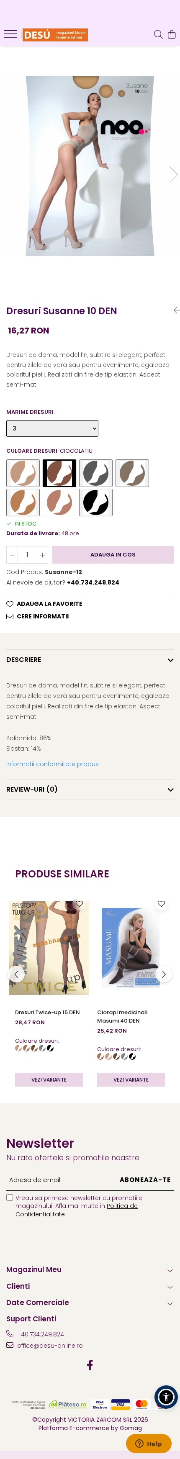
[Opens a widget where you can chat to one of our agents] (149, 1444)
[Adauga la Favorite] (79, 903)
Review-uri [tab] (32, 789)
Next (173, 174)
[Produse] (11, 36)
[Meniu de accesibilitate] (166, 1397)
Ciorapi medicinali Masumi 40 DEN (122, 1016)
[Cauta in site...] (158, 35)
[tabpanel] (90, 166)
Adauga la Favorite (49, 604)
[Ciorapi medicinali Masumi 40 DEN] (131, 948)
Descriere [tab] (23, 659)
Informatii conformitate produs (52, 764)
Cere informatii (43, 616)
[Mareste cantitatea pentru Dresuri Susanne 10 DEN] (43, 555)
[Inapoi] (173, 310)
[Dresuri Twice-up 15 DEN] (49, 948)
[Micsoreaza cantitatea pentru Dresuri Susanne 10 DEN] (12, 555)
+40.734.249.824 (39, 1334)
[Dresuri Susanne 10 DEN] (90, 166)
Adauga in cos (113, 555)
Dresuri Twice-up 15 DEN (47, 1012)
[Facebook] (90, 1365)
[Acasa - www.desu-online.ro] (54, 34)
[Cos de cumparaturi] (171, 35)
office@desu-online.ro (49, 1345)
